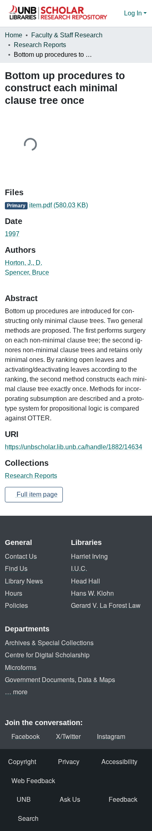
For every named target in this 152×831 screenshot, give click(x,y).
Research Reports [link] (40, 44)
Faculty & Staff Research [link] (67, 35)
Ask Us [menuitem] (70, 799)
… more (16, 691)
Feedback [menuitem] (123, 799)
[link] (76, 205)
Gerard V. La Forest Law (106, 605)
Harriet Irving (89, 556)
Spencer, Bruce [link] (27, 272)
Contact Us (21, 556)
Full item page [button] (36, 494)
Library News (24, 581)
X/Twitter (68, 736)
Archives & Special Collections (49, 642)
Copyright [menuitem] (22, 761)
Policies (16, 605)
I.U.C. (79, 568)
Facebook (25, 736)
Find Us (16, 568)
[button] (57, 13)
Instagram (111, 736)
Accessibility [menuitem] (119, 761)
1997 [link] (12, 233)
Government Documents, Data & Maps (60, 679)
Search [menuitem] (28, 818)
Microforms (20, 667)
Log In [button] (133, 13)
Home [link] (13, 35)
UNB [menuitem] (24, 799)
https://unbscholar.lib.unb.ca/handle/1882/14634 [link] (73, 446)
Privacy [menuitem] (68, 761)
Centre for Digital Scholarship (47, 654)
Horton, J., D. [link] (23, 262)
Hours (13, 593)
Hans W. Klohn (92, 593)
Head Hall (85, 581)
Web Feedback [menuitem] (33, 780)
